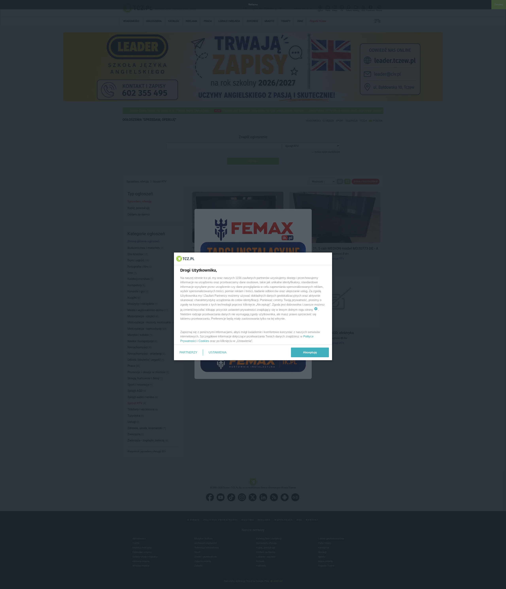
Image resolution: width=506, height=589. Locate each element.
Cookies (203, 340)
